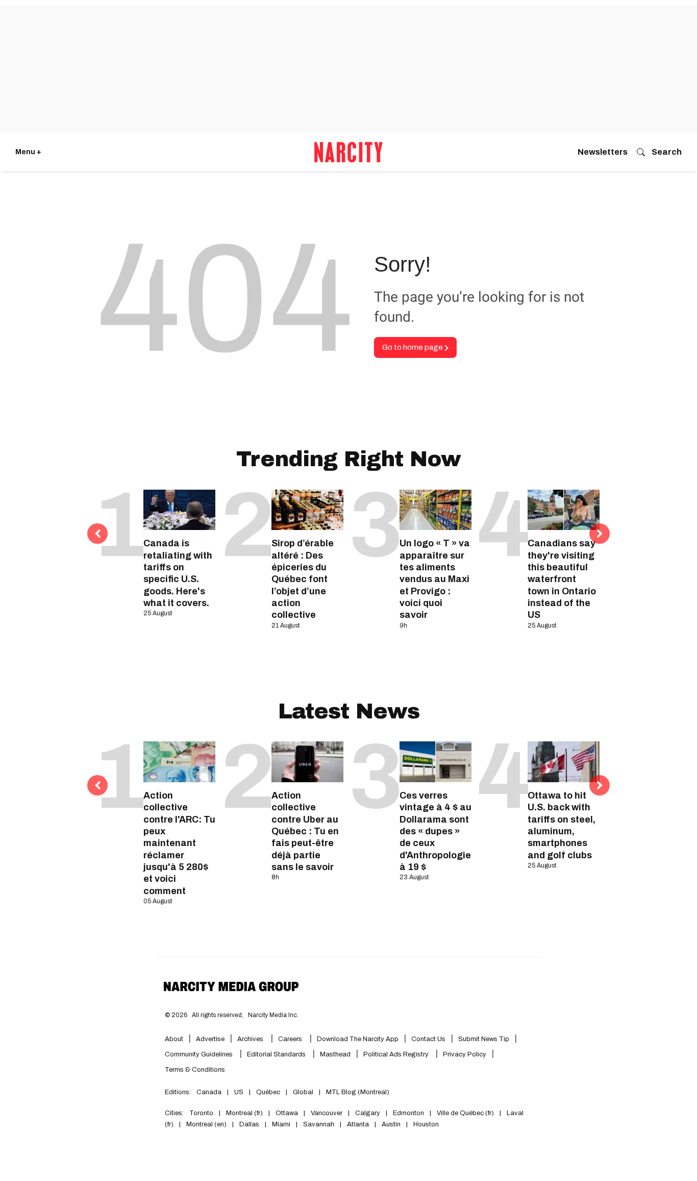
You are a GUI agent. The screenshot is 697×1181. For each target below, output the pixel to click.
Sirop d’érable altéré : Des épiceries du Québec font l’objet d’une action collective (302, 579)
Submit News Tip (483, 1039)
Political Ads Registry (396, 1054)
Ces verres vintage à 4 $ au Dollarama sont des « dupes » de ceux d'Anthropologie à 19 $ (435, 831)
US (238, 1092)
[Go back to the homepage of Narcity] (348, 152)
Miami (281, 1124)
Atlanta (358, 1124)
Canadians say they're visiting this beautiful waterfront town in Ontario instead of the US (562, 579)
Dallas (249, 1124)
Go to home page (413, 347)
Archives (250, 1039)
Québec (268, 1092)
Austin (391, 1124)
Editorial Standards (277, 1054)
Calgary (367, 1113)
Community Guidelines (199, 1054)
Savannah (318, 1124)
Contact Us (428, 1039)
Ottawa (287, 1113)
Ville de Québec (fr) (465, 1113)
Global (303, 1092)
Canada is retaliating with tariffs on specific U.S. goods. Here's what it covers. (177, 573)
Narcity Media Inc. (273, 1015)
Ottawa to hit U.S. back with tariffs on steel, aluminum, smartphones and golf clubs (561, 825)
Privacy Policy (464, 1054)
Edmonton (408, 1113)
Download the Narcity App (358, 1039)
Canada (208, 1092)
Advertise (210, 1039)
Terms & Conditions (195, 1069)
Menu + (28, 152)
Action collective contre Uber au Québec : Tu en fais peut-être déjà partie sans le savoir (305, 831)
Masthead (335, 1054)
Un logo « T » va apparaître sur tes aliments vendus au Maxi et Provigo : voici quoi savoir (435, 579)
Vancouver (326, 1113)
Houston (426, 1124)
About (174, 1039)
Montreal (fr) (244, 1113)
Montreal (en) (206, 1124)
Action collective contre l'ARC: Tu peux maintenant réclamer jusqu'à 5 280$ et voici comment (179, 843)
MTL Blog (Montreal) (357, 1092)
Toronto (201, 1113)
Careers (290, 1039)
